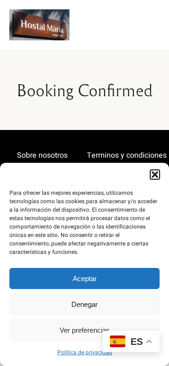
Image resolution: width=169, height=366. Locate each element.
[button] (155, 174)
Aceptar (85, 278)
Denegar (84, 304)
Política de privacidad (84, 352)
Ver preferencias (85, 330)
